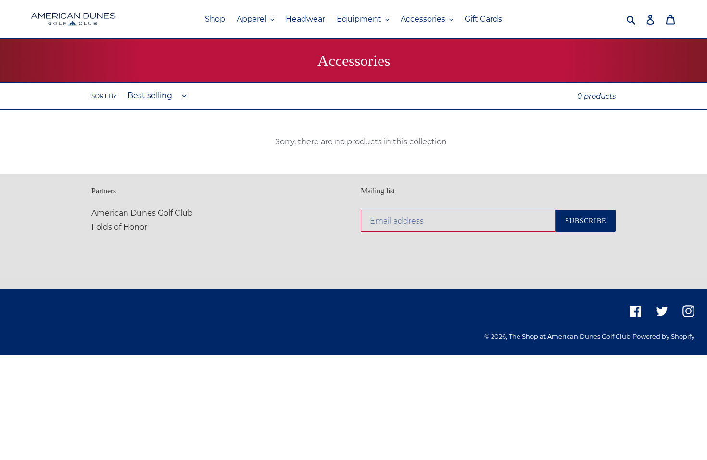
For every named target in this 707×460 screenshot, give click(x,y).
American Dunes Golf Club (142, 212)
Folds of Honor (119, 226)
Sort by (104, 96)
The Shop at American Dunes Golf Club (570, 336)
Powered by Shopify (663, 336)
